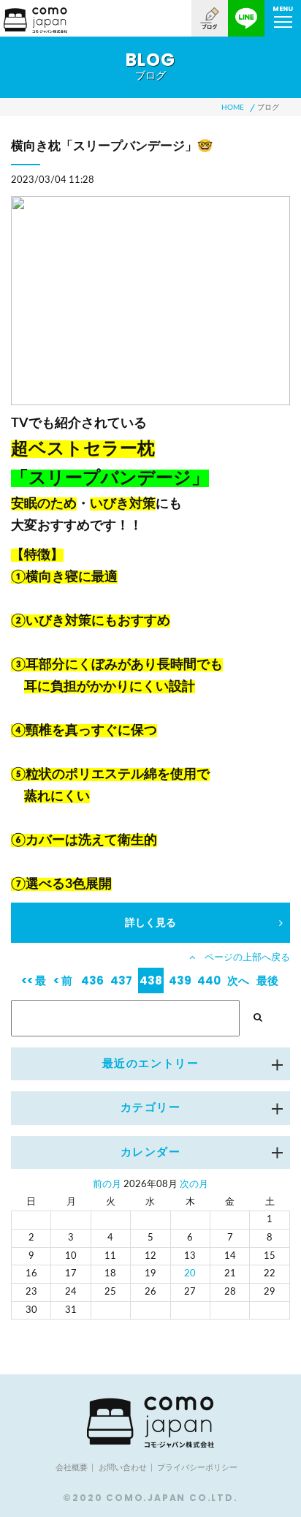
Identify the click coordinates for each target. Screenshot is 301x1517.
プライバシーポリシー (197, 1468)
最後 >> (267, 983)
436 (92, 980)
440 (209, 980)
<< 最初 (33, 983)
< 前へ (62, 983)
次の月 (194, 1184)
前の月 (107, 1184)
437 (121, 980)
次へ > (238, 983)
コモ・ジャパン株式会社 (35, 20)
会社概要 (72, 1468)
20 (190, 1274)
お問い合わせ (123, 1468)
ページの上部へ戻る (242, 958)
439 (180, 980)
